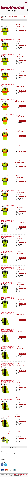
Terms (10, 453)
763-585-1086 (3, 459)
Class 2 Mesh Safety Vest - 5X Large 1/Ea (7, 205)
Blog (7, 453)
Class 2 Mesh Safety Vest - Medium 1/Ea (7, 114)
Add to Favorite (18, 33)
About (5, 453)
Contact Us (14, 453)
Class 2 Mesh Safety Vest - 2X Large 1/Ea (7, 160)
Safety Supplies (10, 16)
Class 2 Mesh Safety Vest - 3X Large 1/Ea (7, 175)
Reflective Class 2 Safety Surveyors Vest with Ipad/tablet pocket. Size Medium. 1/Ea (7, 221)
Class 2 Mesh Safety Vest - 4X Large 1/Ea (7, 190)
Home (2, 453)
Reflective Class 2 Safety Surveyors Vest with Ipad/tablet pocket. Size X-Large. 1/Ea (7, 252)
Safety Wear (16, 16)
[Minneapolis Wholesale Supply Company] (12, 7)
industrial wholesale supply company (20, 474)
